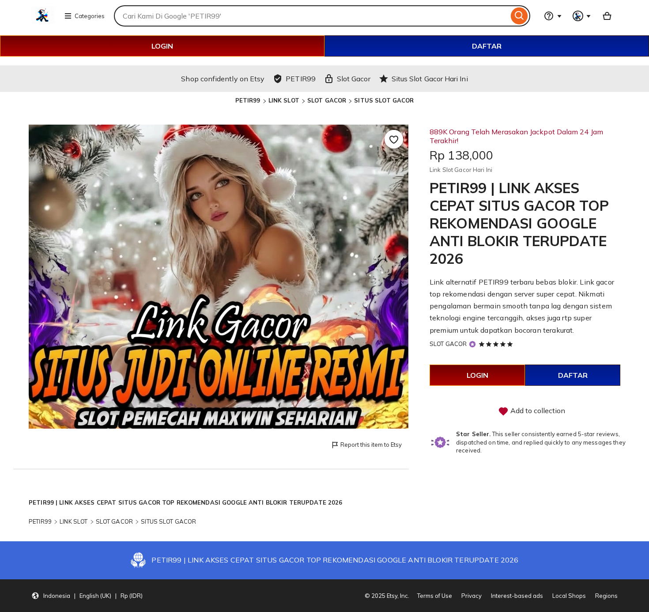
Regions (606, 595)
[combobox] (311, 16)
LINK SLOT (283, 100)
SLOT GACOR (326, 100)
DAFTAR (487, 46)
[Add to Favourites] (394, 139)
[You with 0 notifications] (581, 16)
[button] (87, 595)
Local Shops (569, 595)
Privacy (471, 595)
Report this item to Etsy (371, 444)
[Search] (519, 16)
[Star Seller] (472, 344)
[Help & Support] (552, 16)
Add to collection (537, 410)
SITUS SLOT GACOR (384, 100)
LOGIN (162, 46)
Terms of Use (434, 595)
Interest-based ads (517, 595)
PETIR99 (247, 100)
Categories (90, 15)
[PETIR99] (43, 21)
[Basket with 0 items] (607, 16)
